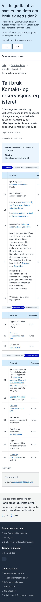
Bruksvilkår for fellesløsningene (18, 542)
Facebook (4, 559)
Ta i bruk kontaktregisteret (14, 73)
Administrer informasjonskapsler (19, 595)
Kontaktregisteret (10, 69)
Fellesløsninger (18, 65)
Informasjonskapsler (13, 582)
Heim (4, 65)
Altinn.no (16, 377)
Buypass (25, 263)
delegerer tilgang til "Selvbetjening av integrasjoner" (18, 382)
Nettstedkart (10, 591)
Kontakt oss (9, 553)
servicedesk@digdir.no (22, 482)
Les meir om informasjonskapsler (17, 40)
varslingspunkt (16, 434)
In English (8, 537)
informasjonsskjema (17, 184)
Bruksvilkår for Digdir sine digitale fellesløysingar (21, 205)
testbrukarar (15, 347)
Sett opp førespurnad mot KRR (17, 336)
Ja (6, 46)
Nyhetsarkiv (9, 586)
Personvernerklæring (14, 573)
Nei (17, 46)
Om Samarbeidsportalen (15, 533)
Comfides (18, 266)
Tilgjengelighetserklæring (16, 578)
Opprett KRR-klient (17, 397)
